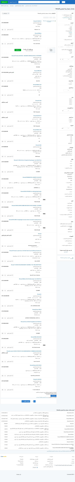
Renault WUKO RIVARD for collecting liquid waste (31, 191)
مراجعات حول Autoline (49, 464)
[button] (5, 30)
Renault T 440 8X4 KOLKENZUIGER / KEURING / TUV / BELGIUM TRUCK (26, 264)
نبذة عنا (73, 459)
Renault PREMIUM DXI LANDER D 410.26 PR (32, 177)
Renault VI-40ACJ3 (37, 21)
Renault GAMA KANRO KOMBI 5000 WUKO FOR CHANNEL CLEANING (26, 205)
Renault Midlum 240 (70, 415)
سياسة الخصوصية (45, 397)
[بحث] (58, 2)
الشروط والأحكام (50, 459)
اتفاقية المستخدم (39, 397)
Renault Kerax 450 (70, 412)
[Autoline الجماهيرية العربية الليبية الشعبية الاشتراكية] (70, 2)
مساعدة (73, 461)
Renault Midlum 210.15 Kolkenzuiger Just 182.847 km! (30, 278)
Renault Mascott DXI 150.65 (35, 365)
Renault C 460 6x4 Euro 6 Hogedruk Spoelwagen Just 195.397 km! (27, 160)
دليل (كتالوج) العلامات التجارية (48, 466)
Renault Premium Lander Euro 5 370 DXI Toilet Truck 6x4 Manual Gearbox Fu (25, 250)
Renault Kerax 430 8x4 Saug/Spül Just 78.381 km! (31, 321)
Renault (39, 233)
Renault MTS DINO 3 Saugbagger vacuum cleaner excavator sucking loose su (25, 219)
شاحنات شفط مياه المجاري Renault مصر (67, 451)
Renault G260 (38, 145)
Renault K (39, 294)
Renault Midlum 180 (37, 129)
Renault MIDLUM (37, 70)
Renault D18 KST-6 (37, 115)
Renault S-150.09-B (37, 379)
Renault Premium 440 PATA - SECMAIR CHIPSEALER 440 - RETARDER (26, 55)
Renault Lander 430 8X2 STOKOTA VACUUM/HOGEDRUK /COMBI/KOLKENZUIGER (24, 351)
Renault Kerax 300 (70, 421)
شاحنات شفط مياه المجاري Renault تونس (54, 451)
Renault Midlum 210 (37, 84)
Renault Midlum (38, 33)
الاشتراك (53, 395)
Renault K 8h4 (38, 100)
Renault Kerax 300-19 (36, 309)
